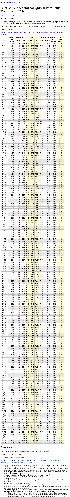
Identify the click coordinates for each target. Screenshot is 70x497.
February (10, 32)
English (27, 460)
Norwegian (4, 462)
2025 (8, 23)
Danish (23, 462)
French (46, 460)
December (4, 34)
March (16, 32)
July (33, 32)
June (29, 32)
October (52, 32)
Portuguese (58, 460)
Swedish (29, 462)
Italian (52, 460)
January (3, 32)
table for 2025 (31, 22)
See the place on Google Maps (14, 457)
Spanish (40, 460)
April (20, 32)
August (37, 32)
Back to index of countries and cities (11, 15)
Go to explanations (7, 29)
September (44, 32)
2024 (2, 23)
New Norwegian (14, 462)
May (24, 32)
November (59, 32)
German (33, 460)
